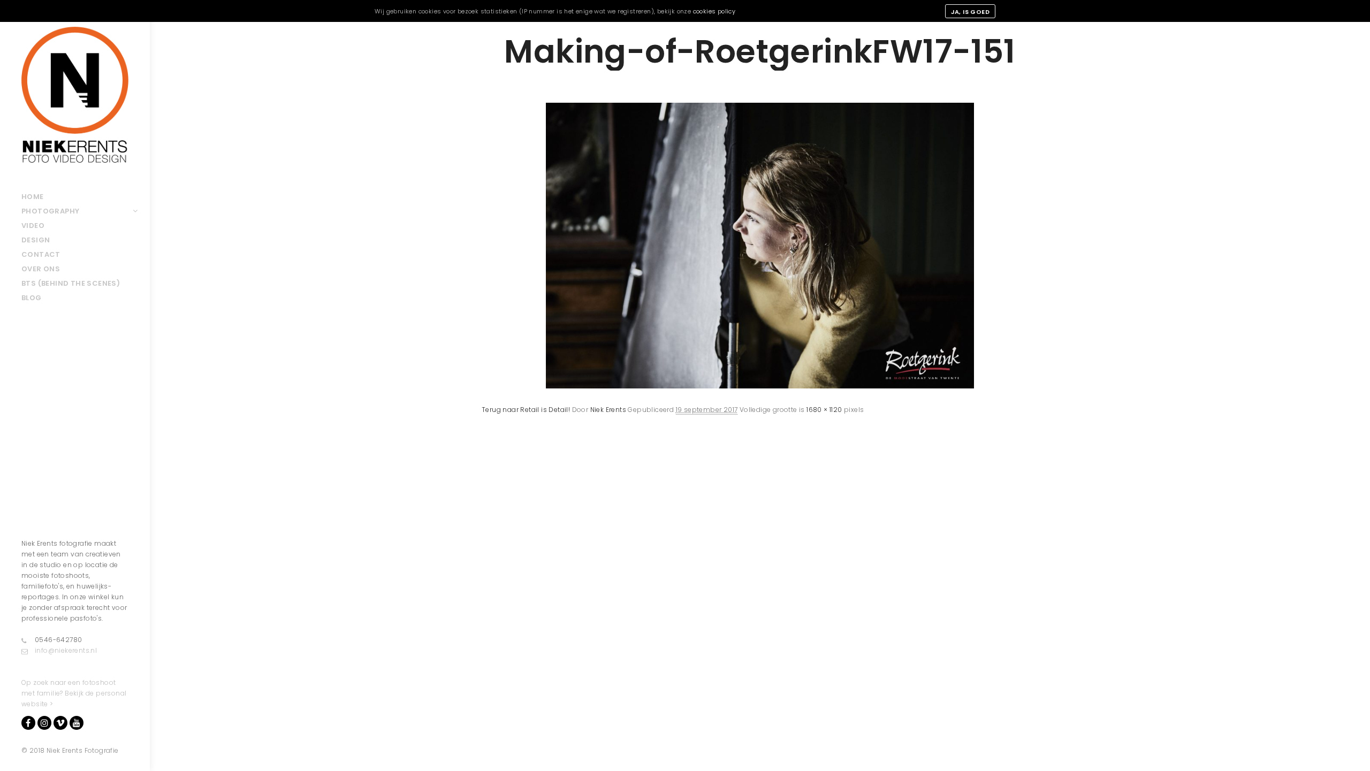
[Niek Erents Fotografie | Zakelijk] (74, 94)
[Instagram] (44, 723)
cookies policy (714, 11)
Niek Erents (608, 409)
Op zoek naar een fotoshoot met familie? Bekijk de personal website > (73, 693)
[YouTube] (76, 723)
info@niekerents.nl (66, 650)
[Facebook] (28, 723)
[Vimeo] (60, 723)
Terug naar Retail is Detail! (526, 409)
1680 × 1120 (824, 409)
